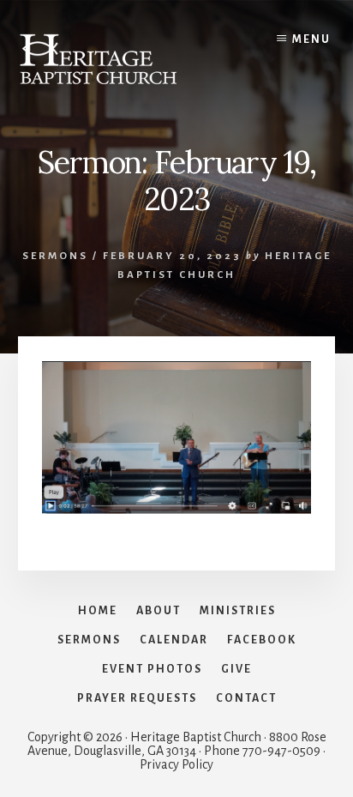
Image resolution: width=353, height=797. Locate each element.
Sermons (55, 256)
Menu (311, 39)
